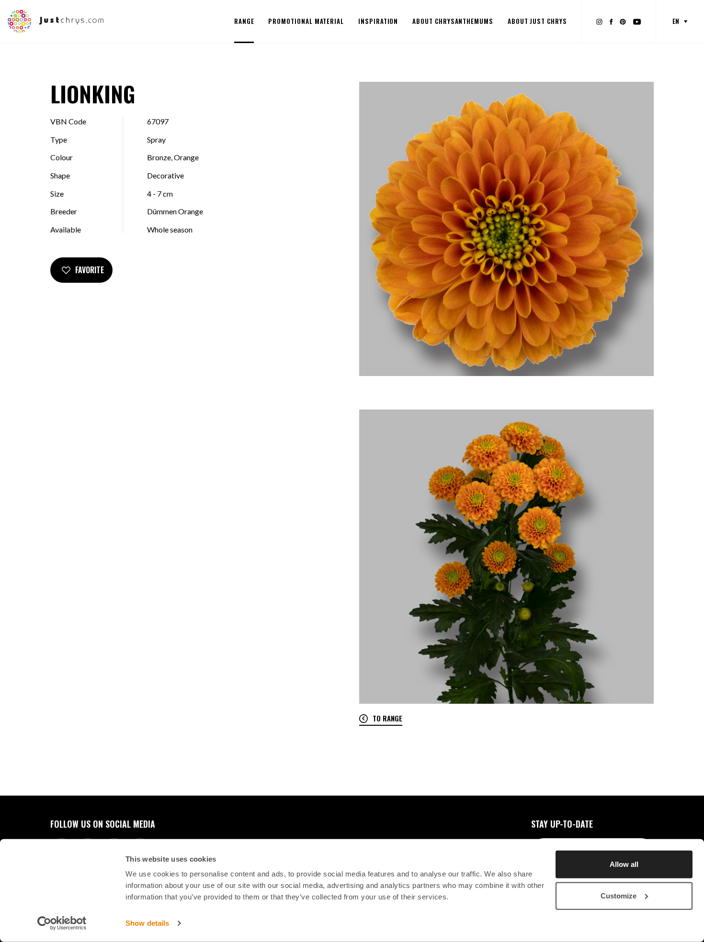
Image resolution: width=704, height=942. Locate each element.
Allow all (624, 864)
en (675, 21)
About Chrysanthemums (452, 21)
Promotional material (306, 21)
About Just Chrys (537, 21)
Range (244, 21)
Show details (147, 923)
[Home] (55, 20)
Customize (618, 895)
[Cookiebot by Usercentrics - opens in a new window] (62, 923)
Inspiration (378, 21)
